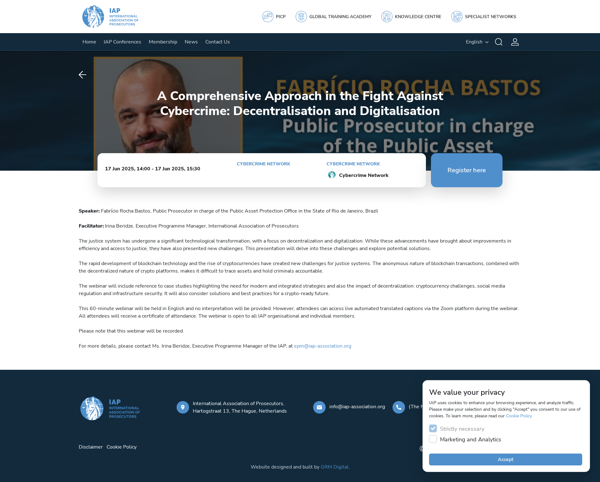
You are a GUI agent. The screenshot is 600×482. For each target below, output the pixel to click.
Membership (163, 41)
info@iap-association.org (357, 406)
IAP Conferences (122, 41)
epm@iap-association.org (322, 346)
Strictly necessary (462, 429)
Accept (505, 459)
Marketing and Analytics (470, 439)
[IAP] (116, 16)
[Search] (498, 42)
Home (89, 41)
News (191, 41)
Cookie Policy (519, 416)
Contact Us (217, 41)
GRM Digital (334, 467)
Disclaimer (91, 447)
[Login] (515, 42)
